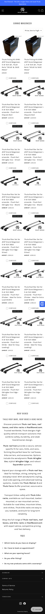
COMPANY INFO (7, 578)
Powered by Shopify (22, 611)
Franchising (6, 596)
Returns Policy (7, 589)
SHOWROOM (6, 572)
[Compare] (42, 304)
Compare (13, 78)
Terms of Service (8, 585)
